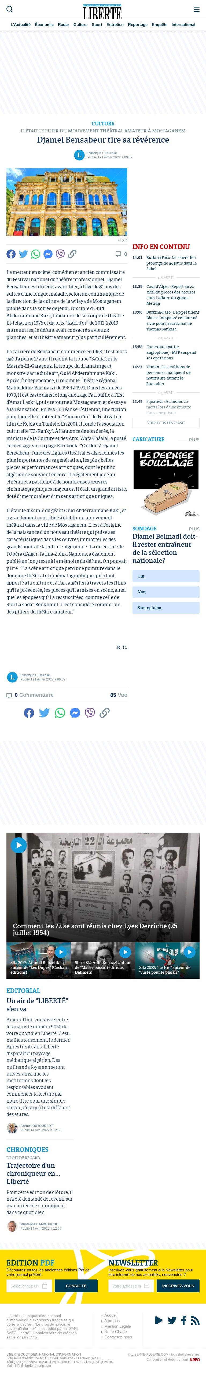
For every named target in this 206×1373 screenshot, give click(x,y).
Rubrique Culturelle (102, 153)
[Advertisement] (103, 72)
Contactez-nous (118, 1337)
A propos (112, 1320)
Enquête (159, 24)
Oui (141, 576)
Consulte (76, 1286)
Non (141, 592)
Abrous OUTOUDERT (36, 1126)
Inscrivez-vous (178, 1286)
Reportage (138, 24)
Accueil (110, 1315)
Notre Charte (115, 1331)
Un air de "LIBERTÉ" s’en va (37, 1004)
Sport (97, 24)
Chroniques (27, 1150)
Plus (194, 439)
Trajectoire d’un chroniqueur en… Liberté (33, 1173)
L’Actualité (21, 24)
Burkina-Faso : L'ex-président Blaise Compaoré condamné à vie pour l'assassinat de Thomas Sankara (172, 320)
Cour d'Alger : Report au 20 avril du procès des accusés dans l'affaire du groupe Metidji (171, 295)
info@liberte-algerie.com (33, 1366)
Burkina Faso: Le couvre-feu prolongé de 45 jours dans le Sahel (171, 263)
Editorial (23, 991)
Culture (80, 24)
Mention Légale (117, 1326)
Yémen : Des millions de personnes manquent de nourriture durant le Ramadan (168, 375)
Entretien (115, 24)
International (183, 24)
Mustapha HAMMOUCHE (39, 1224)
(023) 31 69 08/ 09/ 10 (55, 1362)
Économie (44, 24)
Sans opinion (149, 608)
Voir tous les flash (166, 423)
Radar (63, 24)
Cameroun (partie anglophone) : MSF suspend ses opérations (171, 352)
